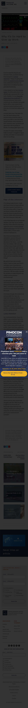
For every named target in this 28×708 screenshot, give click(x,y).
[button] (26, 332)
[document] (14, 354)
